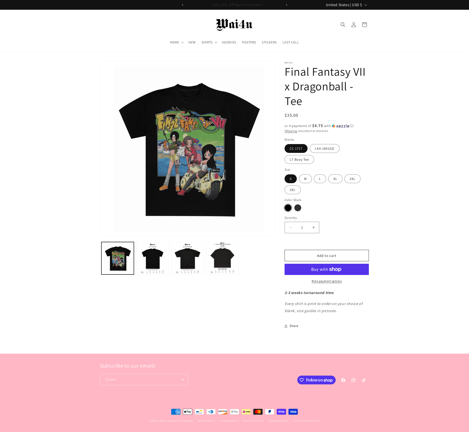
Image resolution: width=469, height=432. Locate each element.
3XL (293, 190)
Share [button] (293, 326)
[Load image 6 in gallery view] (152, 258)
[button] (176, 42)
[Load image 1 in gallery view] (117, 258)
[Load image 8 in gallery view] (222, 258)
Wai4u (163, 420)
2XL (352, 179)
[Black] (288, 207)
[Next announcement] (286, 5)
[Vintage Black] (297, 207)
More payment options (327, 281)
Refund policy (206, 420)
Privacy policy (229, 420)
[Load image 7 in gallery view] (187, 258)
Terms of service (253, 420)
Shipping (291, 131)
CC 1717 (296, 148)
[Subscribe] (182, 379)
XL (335, 179)
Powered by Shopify (180, 420)
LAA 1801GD (324, 148)
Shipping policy (278, 420)
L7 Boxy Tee (299, 159)
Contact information (306, 420)
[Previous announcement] (182, 5)
